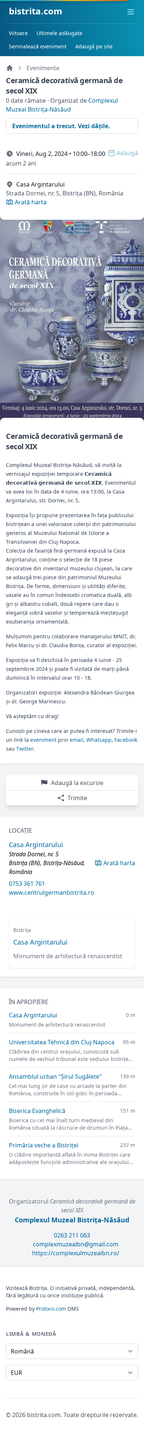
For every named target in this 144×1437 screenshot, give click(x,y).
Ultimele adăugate (59, 33)
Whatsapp (99, 739)
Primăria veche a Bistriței (43, 1145)
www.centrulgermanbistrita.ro (51, 892)
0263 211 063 (72, 1235)
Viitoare (18, 33)
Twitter (25, 748)
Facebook (125, 739)
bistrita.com (35, 11)
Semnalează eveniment (37, 46)
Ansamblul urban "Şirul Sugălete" (55, 1076)
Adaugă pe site (94, 46)
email (76, 739)
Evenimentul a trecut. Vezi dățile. (61, 126)
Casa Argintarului (40, 942)
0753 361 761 (27, 884)
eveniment (43, 739)
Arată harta (119, 863)
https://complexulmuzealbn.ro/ (75, 1253)
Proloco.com (51, 1308)
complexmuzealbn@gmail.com (76, 1244)
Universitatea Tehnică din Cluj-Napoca (61, 1042)
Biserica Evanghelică (37, 1111)
